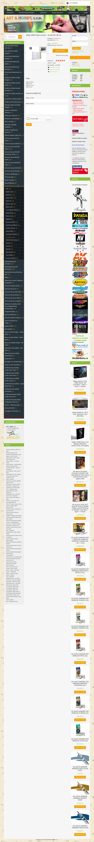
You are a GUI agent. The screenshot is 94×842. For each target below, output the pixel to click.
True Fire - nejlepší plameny (12, 522)
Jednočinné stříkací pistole (13, 99)
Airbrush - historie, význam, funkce (14, 504)
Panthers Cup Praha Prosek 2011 (13, 527)
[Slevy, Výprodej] (80, 171)
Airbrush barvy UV (10, 289)
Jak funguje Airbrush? (11, 502)
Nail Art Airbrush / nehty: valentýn (13, 474)
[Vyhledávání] (20, 37)
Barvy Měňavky (9, 183)
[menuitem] (10, 13)
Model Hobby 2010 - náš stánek (13, 583)
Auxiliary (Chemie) (11, 234)
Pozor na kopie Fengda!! (78, 144)
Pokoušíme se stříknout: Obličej (13, 523)
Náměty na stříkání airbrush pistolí (13, 515)
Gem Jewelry (8, 329)
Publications (9, 252)
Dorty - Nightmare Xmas (11, 489)
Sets (7, 189)
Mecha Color (9, 204)
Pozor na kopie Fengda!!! (11, 505)
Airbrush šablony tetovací (12, 317)
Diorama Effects (10, 222)
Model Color (9, 192)
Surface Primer (10, 228)
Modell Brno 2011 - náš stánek (13, 578)
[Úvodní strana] (47, 19)
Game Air (8, 201)
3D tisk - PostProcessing (12, 405)
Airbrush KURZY (10, 408)
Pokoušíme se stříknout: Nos (12, 485)
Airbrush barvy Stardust (12, 171)
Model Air (9, 195)
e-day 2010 (8, 528)
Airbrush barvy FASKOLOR (13, 168)
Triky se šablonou (10, 576)
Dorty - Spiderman (10, 530)
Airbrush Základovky (11, 174)
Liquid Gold (9, 231)
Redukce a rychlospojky (12, 118)
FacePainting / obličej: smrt (12, 589)
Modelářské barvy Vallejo (12, 186)
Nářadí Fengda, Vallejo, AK (13, 135)
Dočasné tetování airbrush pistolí (13, 454)
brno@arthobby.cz (12, 429)
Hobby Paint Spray (11, 240)
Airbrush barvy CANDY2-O (13, 143)
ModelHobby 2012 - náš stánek (13, 494)
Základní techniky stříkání (12, 466)
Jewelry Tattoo (9, 326)
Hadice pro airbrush (11, 115)
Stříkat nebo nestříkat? (11, 563)
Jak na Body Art (9, 555)
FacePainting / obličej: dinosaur (13, 591)
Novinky (7, 414)
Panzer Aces (9, 216)
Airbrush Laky (9, 177)
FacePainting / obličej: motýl (12, 586)
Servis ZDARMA (9, 599)
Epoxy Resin (8, 358)
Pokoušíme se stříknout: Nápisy (13, 580)
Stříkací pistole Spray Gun (13, 102)
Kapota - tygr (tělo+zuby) (11, 456)
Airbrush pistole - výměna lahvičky (13, 464)
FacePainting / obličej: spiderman (13, 593)
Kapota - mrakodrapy (11, 571)
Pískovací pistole (10, 565)
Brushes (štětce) (11, 258)
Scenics (8, 243)
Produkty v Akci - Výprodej (13, 417)
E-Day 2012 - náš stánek (11, 495)
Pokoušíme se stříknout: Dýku (13, 487)
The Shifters (9, 255)
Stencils (8, 249)
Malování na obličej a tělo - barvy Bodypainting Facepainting (13, 306)
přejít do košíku (76, 65)
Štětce (7, 277)
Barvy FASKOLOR (10, 459)
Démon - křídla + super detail (12, 570)
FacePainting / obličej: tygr (12, 588)
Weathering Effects (11, 225)
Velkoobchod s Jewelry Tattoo (12, 457)
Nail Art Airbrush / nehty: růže (12, 594)
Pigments (8, 219)
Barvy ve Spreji (9, 180)
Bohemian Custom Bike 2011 (12, 500)
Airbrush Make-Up (10, 314)
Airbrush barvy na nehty (12, 298)
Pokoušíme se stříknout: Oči (12, 525)
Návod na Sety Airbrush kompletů (13, 520)
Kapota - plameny (10, 479)
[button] (53, 67)
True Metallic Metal (12, 210)
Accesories (9, 237)
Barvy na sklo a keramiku (12, 365)
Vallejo (54, 63)
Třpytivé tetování (10, 311)
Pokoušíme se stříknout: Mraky (13, 581)
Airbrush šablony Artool (12, 286)
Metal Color (9, 207)
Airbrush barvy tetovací (12, 295)
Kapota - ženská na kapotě (12, 573)
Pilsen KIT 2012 (9, 507)
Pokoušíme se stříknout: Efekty (13, 484)
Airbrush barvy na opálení (13, 301)
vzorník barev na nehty (11, 561)
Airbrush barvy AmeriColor (13, 292)
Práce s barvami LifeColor (12, 566)
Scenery (8, 246)
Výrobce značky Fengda (11, 568)
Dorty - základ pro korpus (12, 601)
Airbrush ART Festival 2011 (12, 585)
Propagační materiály (11, 411)
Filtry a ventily (9, 121)
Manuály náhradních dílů (11, 452)
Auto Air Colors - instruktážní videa (14, 556)
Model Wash (9, 213)
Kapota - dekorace (10, 575)
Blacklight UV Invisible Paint (13, 362)
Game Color (9, 198)
